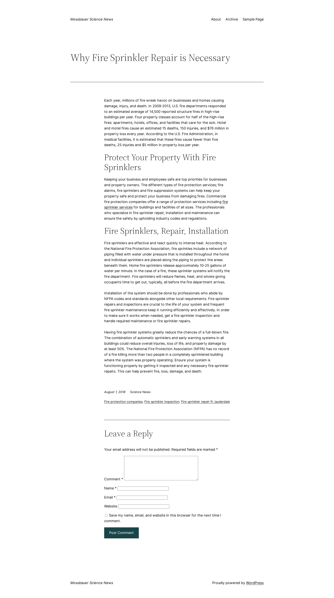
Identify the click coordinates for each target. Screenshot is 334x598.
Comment (113, 479)
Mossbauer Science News (91, 19)
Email (110, 497)
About (216, 19)
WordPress (255, 583)
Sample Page (253, 19)
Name (110, 488)
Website (110, 506)
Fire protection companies (123, 402)
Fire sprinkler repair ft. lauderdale (205, 402)
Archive (232, 19)
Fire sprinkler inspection (161, 402)
